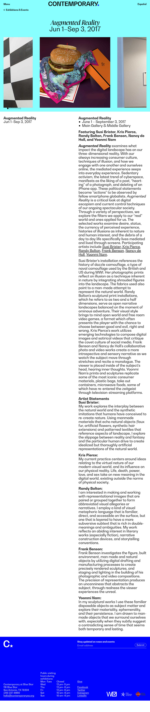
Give (79, 681)
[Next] (144, 73)
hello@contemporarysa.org (19, 695)
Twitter (81, 690)
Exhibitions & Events (17, 9)
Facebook (82, 687)
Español (142, 4)
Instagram (83, 692)
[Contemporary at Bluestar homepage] (73, 5)
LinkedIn (82, 695)
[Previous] (5, 73)
